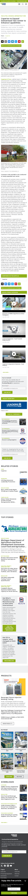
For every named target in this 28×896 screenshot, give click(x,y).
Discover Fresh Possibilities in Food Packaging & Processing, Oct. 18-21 (10, 431)
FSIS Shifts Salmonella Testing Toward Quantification (7, 579)
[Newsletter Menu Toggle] (19, 4)
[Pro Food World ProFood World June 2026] (21, 740)
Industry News (5, 488)
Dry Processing (5, 556)
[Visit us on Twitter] (2, 865)
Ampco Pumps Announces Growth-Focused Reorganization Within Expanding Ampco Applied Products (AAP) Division (8, 500)
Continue (14, 893)
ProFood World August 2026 (7, 750)
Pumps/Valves (4, 497)
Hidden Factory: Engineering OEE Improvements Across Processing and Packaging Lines (9, 788)
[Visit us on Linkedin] (8, 865)
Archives (19, 776)
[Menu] (26, 4)
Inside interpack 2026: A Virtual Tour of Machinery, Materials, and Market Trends (9, 807)
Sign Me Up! (7, 392)
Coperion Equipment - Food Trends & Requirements (12, 339)
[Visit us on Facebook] (5, 865)
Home (2, 469)
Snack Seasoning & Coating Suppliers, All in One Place (9, 815)
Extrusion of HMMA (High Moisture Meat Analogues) (13, 314)
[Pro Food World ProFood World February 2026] (21, 761)
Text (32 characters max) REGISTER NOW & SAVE (9, 628)
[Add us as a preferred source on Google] (22, 41)
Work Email (5, 385)
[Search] (22, 4)
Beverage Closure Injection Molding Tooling (11, 698)
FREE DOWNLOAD (9, 660)
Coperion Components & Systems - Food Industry (13, 364)
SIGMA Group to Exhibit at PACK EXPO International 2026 (12, 717)
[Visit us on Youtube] (11, 865)
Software (3, 785)
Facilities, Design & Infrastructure (13, 16)
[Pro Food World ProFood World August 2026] (7, 740)
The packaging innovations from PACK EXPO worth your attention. (9, 422)
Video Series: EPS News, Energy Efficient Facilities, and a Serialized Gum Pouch (9, 570)
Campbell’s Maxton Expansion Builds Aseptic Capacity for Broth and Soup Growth (9, 590)
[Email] (5, 41)
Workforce (4, 478)
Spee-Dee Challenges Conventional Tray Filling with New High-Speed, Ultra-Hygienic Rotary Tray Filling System (13, 712)
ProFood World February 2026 (21, 771)
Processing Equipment (7, 813)
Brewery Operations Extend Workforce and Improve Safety (9, 559)
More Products (7, 723)
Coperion (7, 36)
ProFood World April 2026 (7, 771)
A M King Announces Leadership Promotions (8, 481)
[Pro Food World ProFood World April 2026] (7, 761)
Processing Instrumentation (9, 803)
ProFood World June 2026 (21, 750)
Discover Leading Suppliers (9, 439)
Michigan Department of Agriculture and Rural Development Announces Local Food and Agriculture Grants (13, 543)
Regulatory (4, 575)
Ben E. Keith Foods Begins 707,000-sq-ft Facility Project (9, 490)
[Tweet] (16, 41)
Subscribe (9, 776)
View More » (4, 822)
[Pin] (19, 41)
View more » (6, 372)
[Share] (9, 41)
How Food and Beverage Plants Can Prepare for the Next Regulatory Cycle (9, 797)
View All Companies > (14, 414)
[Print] (2, 41)
